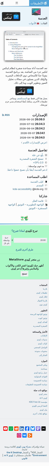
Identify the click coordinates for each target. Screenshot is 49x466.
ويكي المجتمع (41, 365)
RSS (7, 115)
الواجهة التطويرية (35, 204)
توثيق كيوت (42, 318)
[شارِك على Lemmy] (11, 427)
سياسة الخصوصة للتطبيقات (36, 384)
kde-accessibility (22, 189)
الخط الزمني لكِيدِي (39, 406)
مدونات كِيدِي (42, 339)
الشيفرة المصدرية (40, 326)
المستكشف (22, 98)
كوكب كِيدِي (42, 343)
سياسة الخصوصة (40, 380)
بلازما (45, 289)
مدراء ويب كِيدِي (23, 446)
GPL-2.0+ (38, 162)
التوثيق (20, 204)
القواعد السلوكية (40, 376)
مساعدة (44, 369)
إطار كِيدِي (43, 296)
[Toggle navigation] (16, 3)
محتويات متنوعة (41, 351)
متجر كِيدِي (43, 394)
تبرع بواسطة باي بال (6, 240)
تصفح (24, 273)
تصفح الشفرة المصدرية (31, 158)
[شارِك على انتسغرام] (19, 434)
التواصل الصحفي (40, 347)
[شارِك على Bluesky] (32, 427)
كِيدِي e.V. (43, 398)
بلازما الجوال (42, 300)
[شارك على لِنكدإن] (22, 427)
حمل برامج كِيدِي (40, 372)
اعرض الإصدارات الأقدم (35, 142)
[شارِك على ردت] (16, 427)
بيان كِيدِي (43, 410)
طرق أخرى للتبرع (24, 249)
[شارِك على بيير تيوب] (30, 434)
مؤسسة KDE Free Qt (38, 402)
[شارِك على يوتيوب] (5, 427)
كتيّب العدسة (36, 181)
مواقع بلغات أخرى (40, 413)
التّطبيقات (38, 4)
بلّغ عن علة (37, 155)
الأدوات (32, 23)
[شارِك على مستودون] (38, 427)
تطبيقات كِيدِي (41, 293)
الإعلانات (44, 335)
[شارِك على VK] (24, 434)
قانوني (24, 458)
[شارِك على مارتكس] (43, 427)
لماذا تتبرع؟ (18, 230)
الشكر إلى (43, 355)
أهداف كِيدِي (42, 322)
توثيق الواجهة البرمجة (38, 314)
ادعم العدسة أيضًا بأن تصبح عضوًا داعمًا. (27, 169)
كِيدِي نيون (43, 304)
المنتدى (39, 185)
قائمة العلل (37, 200)
